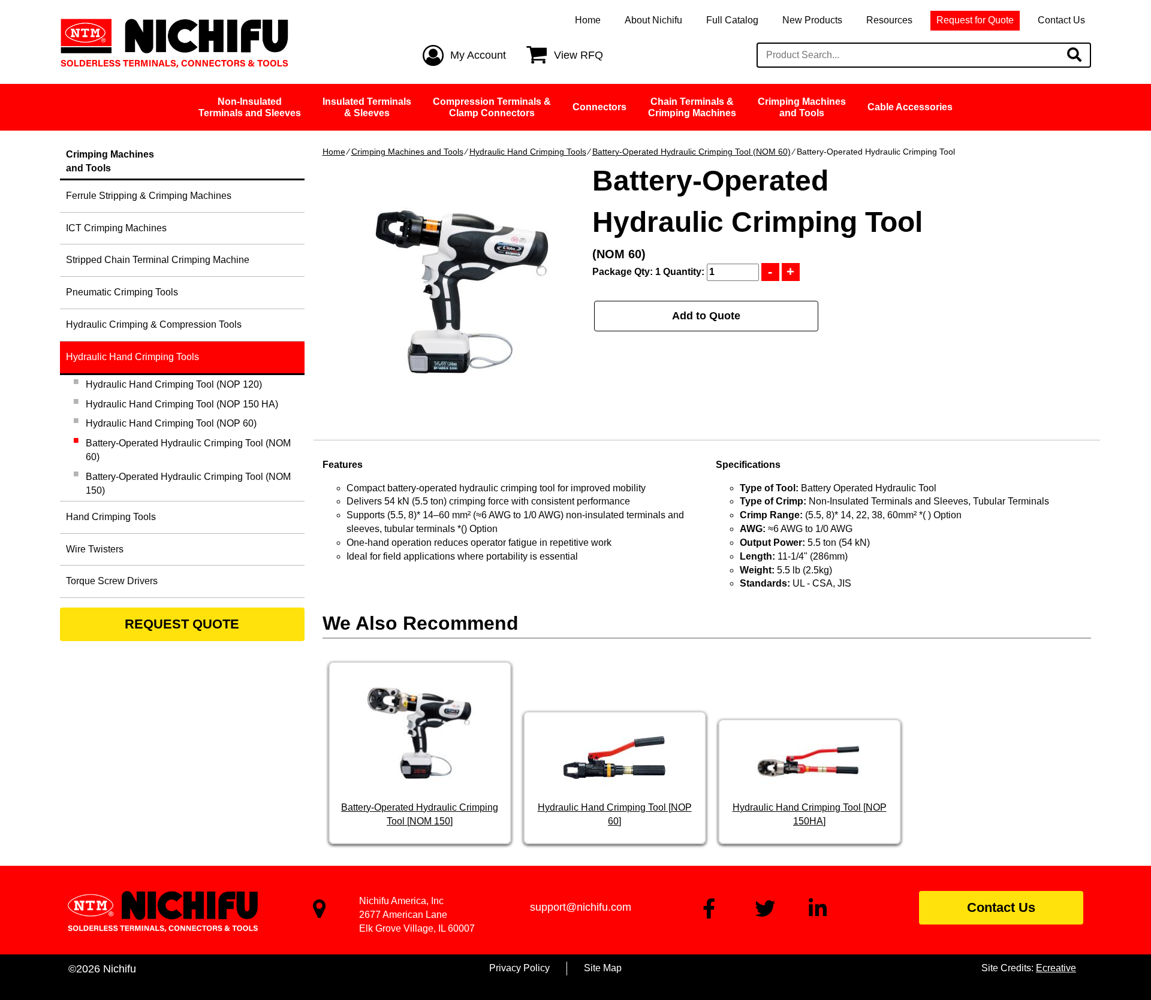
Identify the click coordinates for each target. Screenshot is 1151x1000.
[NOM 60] (462, 292)
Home (588, 20)
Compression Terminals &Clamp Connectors (492, 107)
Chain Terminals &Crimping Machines (692, 107)
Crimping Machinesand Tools (802, 107)
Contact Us (1061, 20)
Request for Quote (975, 20)
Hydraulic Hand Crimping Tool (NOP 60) (171, 423)
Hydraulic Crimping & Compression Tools (154, 324)
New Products (812, 20)
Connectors (599, 107)
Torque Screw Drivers (112, 581)
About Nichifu (653, 20)
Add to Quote (706, 316)
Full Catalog (732, 20)
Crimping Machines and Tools (407, 151)
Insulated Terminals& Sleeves (367, 107)
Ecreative (1056, 968)
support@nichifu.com (580, 907)
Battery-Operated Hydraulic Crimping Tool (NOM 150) (188, 484)
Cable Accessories (910, 107)
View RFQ (578, 55)
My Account (478, 55)
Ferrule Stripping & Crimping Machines (148, 196)
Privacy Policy (519, 968)
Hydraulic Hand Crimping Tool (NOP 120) (174, 384)
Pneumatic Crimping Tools (122, 292)
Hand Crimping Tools (111, 517)
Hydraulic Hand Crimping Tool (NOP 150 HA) (182, 404)
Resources (889, 20)
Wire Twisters (94, 549)
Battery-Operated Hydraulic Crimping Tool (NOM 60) (691, 151)
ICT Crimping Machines (116, 228)
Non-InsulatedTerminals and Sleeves (249, 107)
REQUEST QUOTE (182, 624)
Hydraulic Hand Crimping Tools (527, 151)
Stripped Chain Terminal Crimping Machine (157, 260)
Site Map (603, 968)
